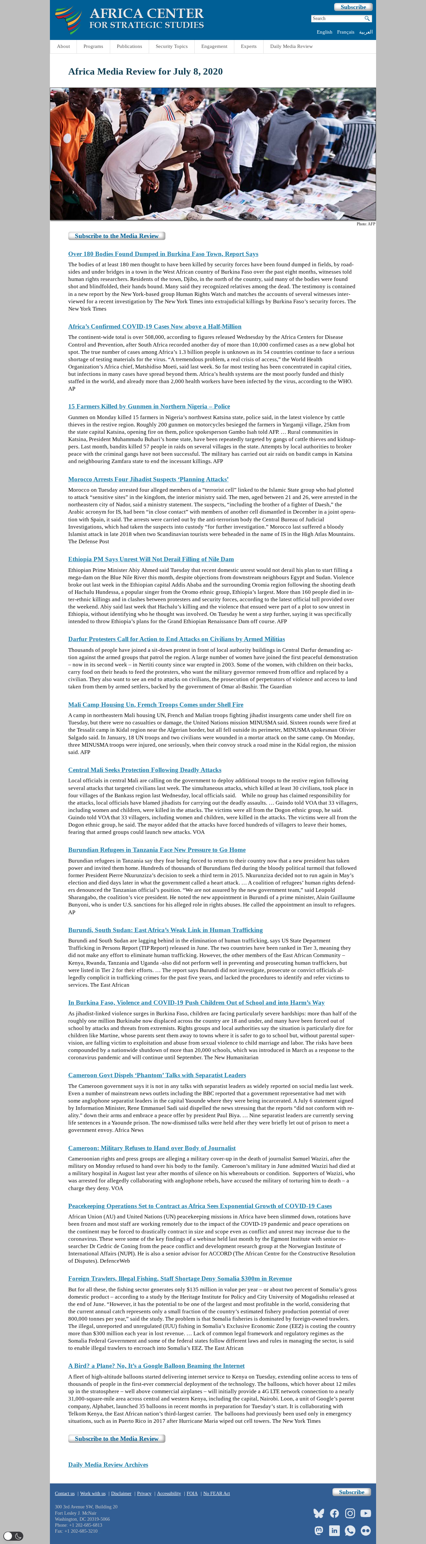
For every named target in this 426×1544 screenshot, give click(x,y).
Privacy (144, 1493)
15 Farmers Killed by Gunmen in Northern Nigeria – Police (149, 406)
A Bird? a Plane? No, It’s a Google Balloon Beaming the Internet (156, 1365)
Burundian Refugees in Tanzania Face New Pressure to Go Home (157, 849)
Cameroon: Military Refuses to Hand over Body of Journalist (152, 1148)
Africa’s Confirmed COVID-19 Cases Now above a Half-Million (155, 326)
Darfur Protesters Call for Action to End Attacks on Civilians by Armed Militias (176, 639)
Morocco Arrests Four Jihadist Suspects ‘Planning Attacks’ (148, 479)
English (324, 32)
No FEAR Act (216, 1493)
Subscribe (353, 7)
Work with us (93, 1493)
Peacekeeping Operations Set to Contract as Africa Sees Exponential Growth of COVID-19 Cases (200, 1205)
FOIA (192, 1493)
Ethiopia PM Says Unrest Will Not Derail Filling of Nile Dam (151, 559)
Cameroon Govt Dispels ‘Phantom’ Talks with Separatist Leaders (157, 1075)
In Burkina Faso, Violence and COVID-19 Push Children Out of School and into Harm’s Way (196, 1002)
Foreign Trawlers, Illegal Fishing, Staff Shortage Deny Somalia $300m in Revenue (180, 1278)
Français (345, 32)
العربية (366, 32)
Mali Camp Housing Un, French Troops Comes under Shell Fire (155, 704)
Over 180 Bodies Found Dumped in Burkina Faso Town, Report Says (163, 253)
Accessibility (169, 1493)
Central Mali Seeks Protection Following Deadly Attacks (144, 769)
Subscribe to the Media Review (117, 235)
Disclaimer (121, 1493)
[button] (13, 1536)
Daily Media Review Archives (108, 1464)
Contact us (65, 1493)
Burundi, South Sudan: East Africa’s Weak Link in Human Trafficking (165, 929)
